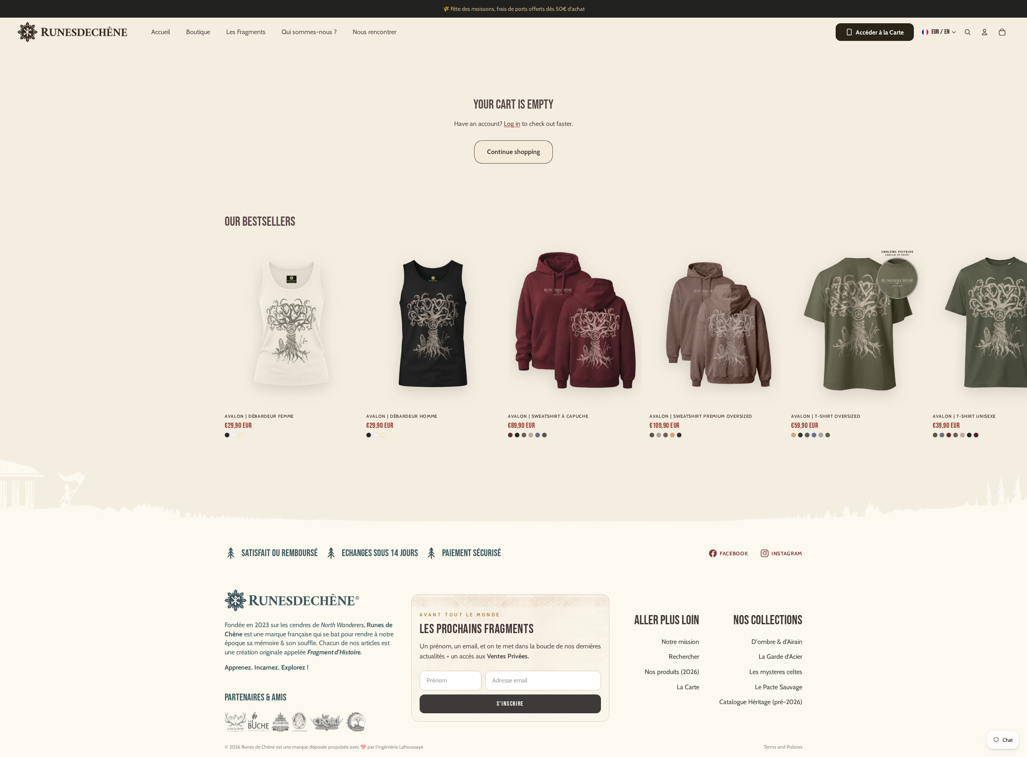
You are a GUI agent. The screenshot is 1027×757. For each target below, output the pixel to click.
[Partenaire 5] (326, 722)
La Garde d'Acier (780, 656)
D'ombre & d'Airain (776, 642)
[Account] (984, 32)
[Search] (967, 32)
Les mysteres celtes (775, 672)
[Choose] (346, 394)
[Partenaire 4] (299, 722)
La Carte (688, 686)
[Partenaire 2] (258, 722)
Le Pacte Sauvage (778, 686)
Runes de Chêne (258, 747)
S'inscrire (510, 703)
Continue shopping (513, 152)
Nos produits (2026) (672, 672)
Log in (512, 124)
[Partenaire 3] (280, 722)
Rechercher (684, 656)
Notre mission (680, 642)
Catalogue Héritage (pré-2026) (760, 702)
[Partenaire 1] (235, 722)
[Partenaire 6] (355, 722)
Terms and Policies (783, 747)
